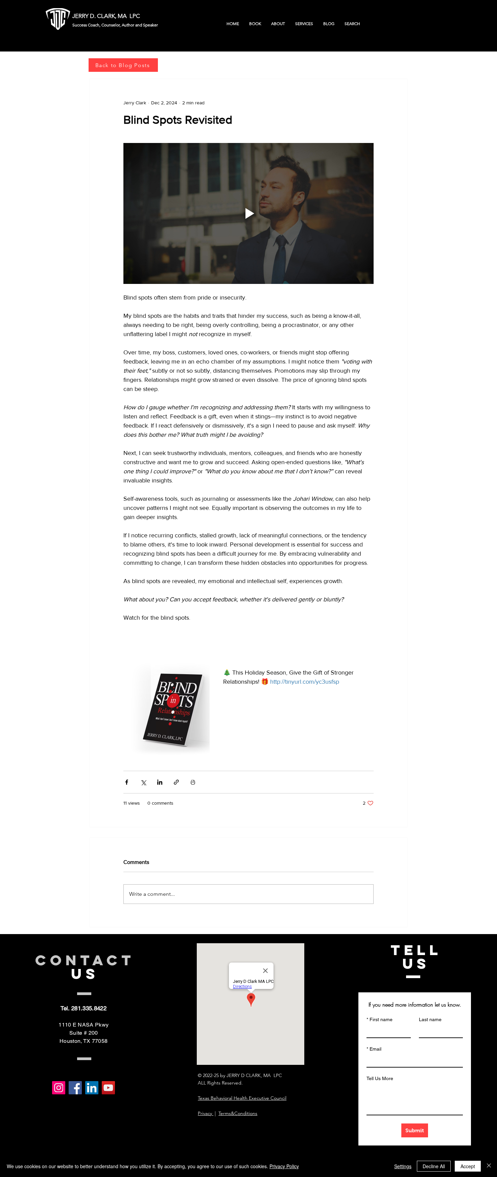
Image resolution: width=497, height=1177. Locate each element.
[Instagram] (58, 1087)
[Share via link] (176, 782)
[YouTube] (108, 1087)
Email (373, 1049)
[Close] (489, 1166)
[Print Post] (193, 782)
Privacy (205, 1113)
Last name (430, 1019)
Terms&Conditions (237, 1113)
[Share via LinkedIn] (160, 782)
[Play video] (248, 213)
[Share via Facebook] (126, 782)
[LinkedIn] (91, 1087)
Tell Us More (379, 1078)
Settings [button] (402, 1166)
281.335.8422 (88, 1008)
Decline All (434, 1166)
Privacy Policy (284, 1166)
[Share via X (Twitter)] (143, 782)
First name (379, 1019)
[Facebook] (75, 1087)
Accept (467, 1166)
